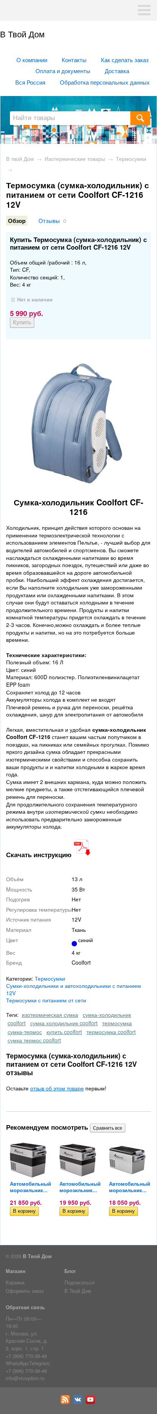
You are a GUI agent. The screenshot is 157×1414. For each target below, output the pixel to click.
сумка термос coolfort (34, 1040)
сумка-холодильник (107, 1014)
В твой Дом (20, 158)
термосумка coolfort (111, 1032)
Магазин (16, 1271)
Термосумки (131, 158)
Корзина (15, 1282)
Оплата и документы (62, 70)
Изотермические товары (75, 158)
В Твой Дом (22, 33)
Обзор (17, 220)
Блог (70, 1271)
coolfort (17, 1023)
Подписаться (79, 1282)
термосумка (117, 1023)
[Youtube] (91, 1402)
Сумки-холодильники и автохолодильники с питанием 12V (73, 989)
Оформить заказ (25, 1290)
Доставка (117, 70)
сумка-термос (25, 1032)
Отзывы (49, 220)
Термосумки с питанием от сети (46, 1000)
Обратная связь (25, 1307)
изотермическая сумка (50, 1014)
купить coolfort (64, 1032)
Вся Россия (30, 82)
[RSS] (66, 1402)
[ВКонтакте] (78, 1402)
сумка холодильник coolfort (64, 1023)
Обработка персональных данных (105, 82)
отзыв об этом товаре (57, 1088)
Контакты (74, 59)
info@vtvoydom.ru (25, 1378)
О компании (31, 59)
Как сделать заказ (125, 59)
